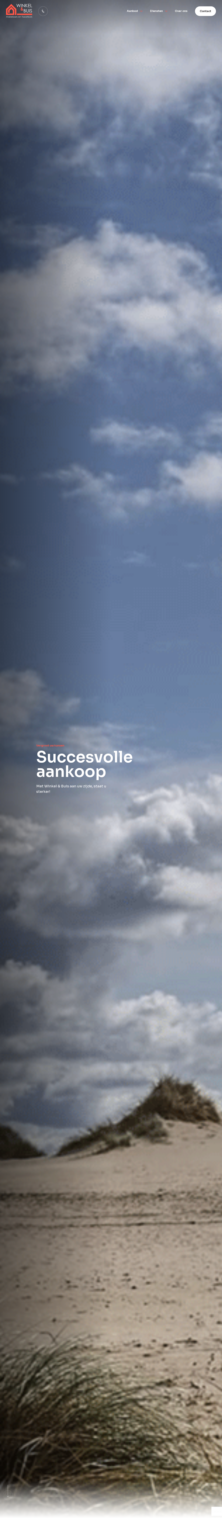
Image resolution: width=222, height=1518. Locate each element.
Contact (205, 11)
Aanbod (132, 11)
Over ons (181, 11)
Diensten (156, 11)
